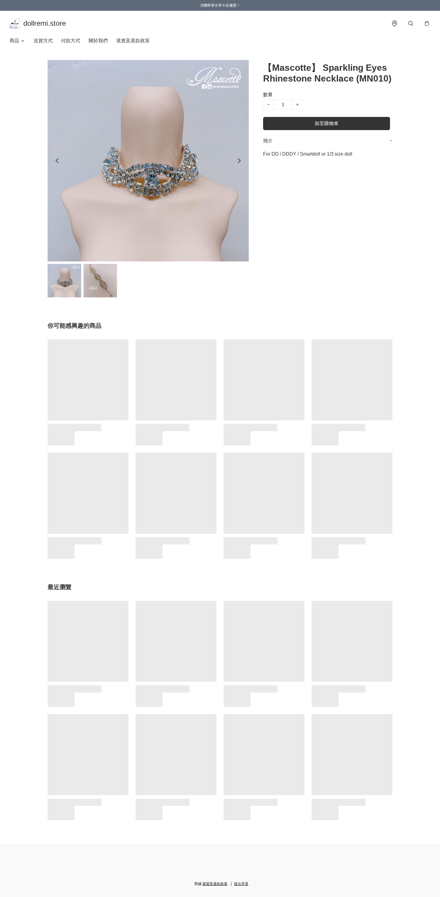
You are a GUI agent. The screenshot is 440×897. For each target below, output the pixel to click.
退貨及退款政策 (133, 40)
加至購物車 (327, 123)
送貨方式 (43, 40)
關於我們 (98, 40)
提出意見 (241, 884)
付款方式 (70, 40)
